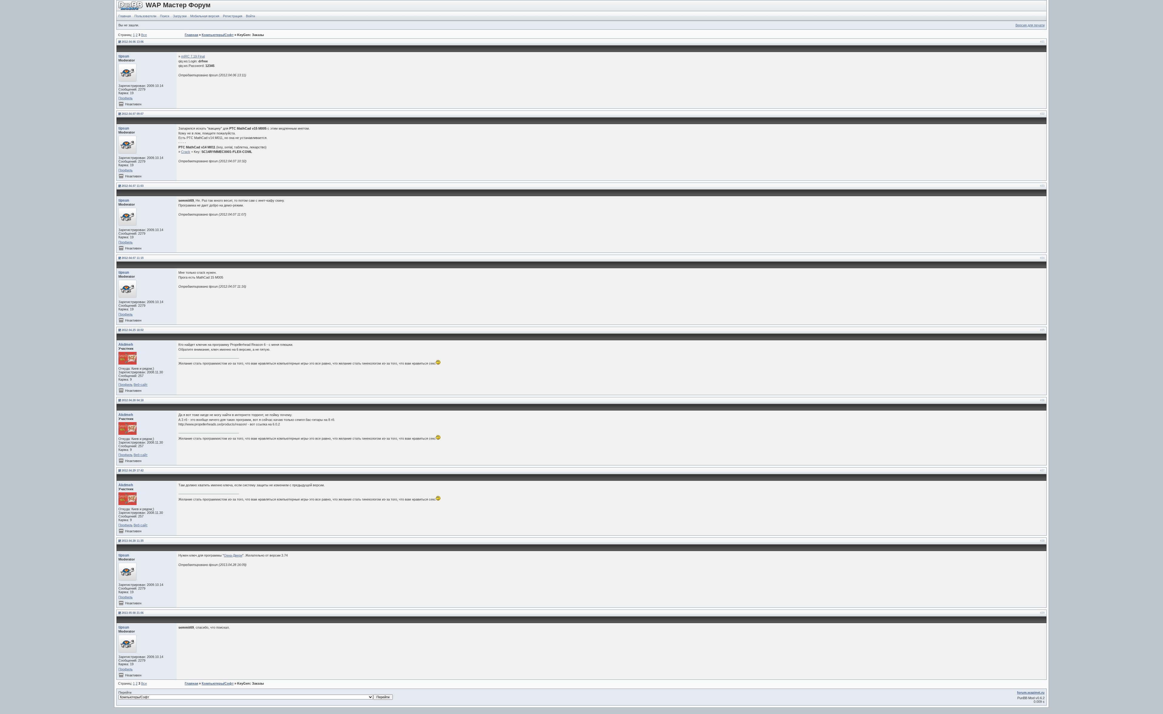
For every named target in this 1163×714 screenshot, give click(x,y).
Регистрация (232, 16)
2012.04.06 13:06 (133, 41)
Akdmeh (125, 344)
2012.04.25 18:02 (133, 330)
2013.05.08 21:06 (133, 612)
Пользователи (145, 16)
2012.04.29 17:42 (133, 470)
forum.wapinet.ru (1031, 692)
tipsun (123, 56)
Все (144, 35)
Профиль (125, 98)
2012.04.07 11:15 (133, 257)
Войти (250, 16)
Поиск (164, 16)
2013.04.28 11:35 (133, 540)
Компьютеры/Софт (218, 35)
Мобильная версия (204, 16)
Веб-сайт (140, 384)
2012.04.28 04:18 (133, 400)
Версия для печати (1030, 25)
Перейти (124, 692)
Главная (124, 16)
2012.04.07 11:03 (133, 185)
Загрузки (180, 16)
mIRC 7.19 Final (193, 56)
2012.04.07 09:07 (133, 113)
